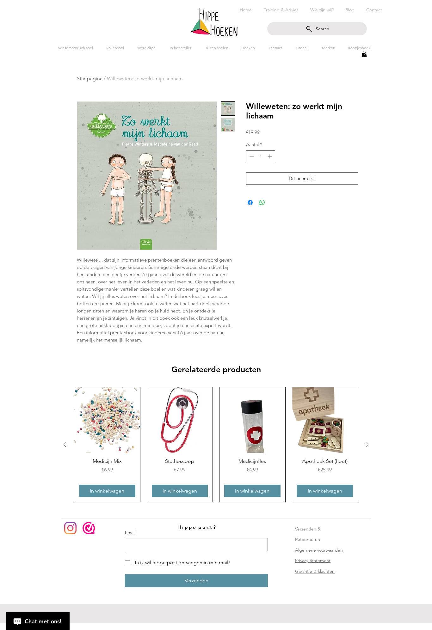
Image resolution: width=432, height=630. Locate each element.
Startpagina (89, 79)
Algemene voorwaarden (319, 550)
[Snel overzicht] (107, 420)
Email (130, 532)
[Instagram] (70, 528)
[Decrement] (251, 156)
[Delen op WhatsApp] (262, 202)
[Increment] (270, 156)
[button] (364, 54)
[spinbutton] (260, 156)
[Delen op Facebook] (250, 202)
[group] (216, 444)
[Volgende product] (367, 444)
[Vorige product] (65, 444)
